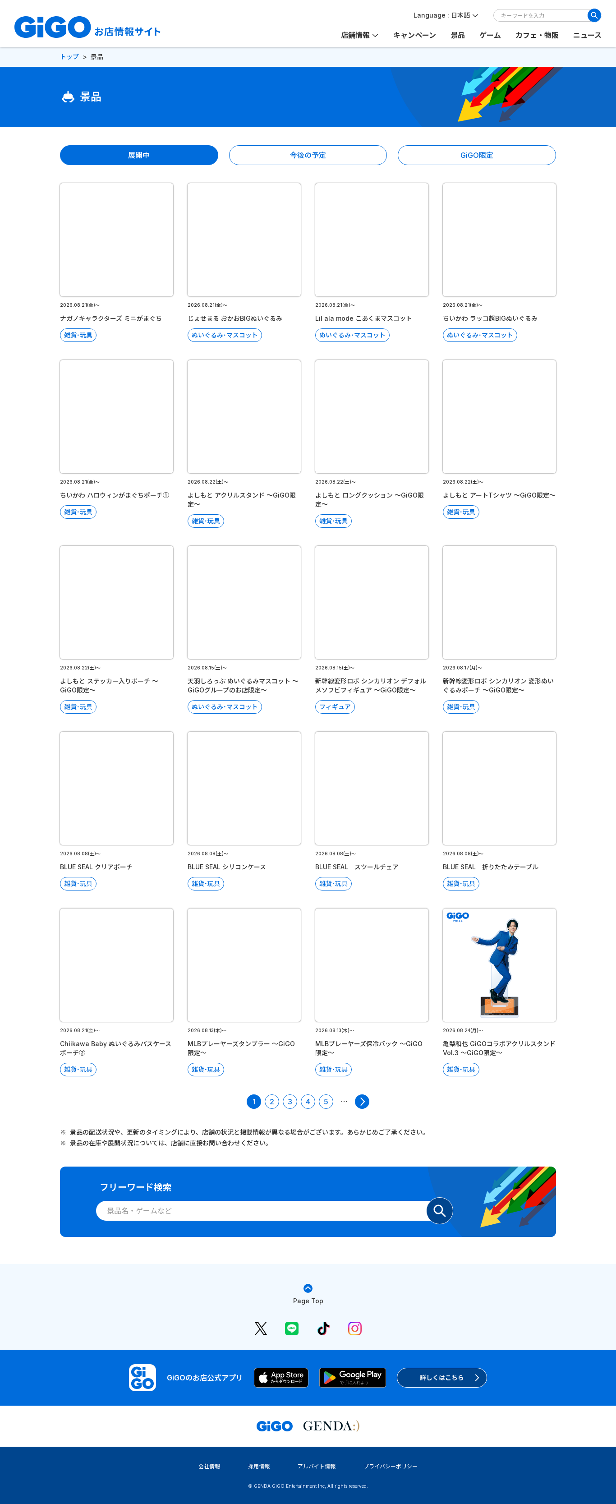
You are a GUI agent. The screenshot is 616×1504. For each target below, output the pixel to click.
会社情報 (209, 1466)
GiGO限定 (476, 155)
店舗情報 (355, 35)
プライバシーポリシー (390, 1466)
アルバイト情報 (317, 1466)
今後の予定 (308, 155)
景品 (458, 35)
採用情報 (259, 1466)
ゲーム (490, 35)
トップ (69, 56)
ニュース (587, 35)
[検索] (594, 15)
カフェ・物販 (537, 35)
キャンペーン (414, 35)
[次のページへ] (362, 1101)
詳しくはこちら (442, 1377)
